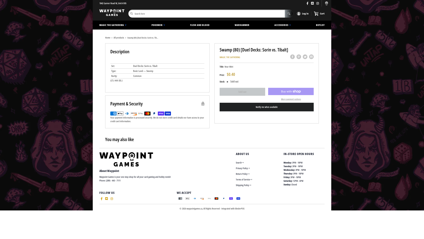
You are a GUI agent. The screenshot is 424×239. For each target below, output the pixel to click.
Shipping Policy (242, 185)
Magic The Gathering (112, 25)
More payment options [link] (291, 99)
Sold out (242, 92)
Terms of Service (243, 179)
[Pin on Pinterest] (298, 56)
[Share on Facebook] (292, 56)
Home (107, 37)
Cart (322, 13)
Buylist (320, 25)
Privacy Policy (242, 168)
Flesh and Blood (200, 25)
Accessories (281, 25)
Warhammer (242, 25)
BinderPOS (239, 208)
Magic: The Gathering (230, 57)
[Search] (289, 14)
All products (119, 37)
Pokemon (157, 25)
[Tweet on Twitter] (305, 56)
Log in (305, 13)
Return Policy (241, 173)
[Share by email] (311, 56)
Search (239, 162)
